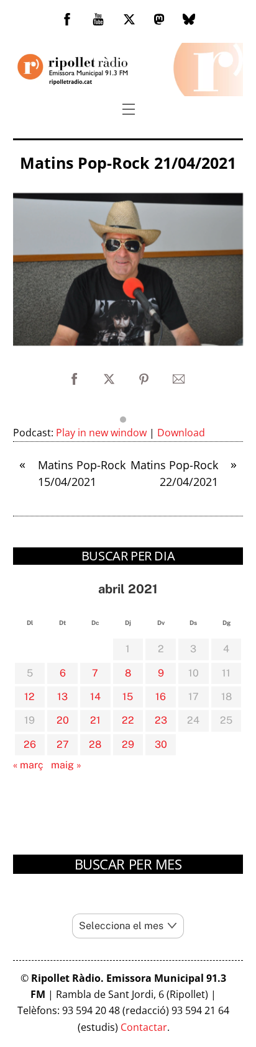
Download (181, 432)
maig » (66, 765)
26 (30, 744)
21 (95, 720)
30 (161, 744)
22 (128, 720)
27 (63, 744)
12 (29, 697)
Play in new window (101, 432)
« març (28, 765)
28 (95, 744)
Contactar (144, 1027)
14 (95, 697)
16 (160, 697)
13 (62, 697)
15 (127, 697)
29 (128, 744)
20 (63, 720)
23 (161, 720)
